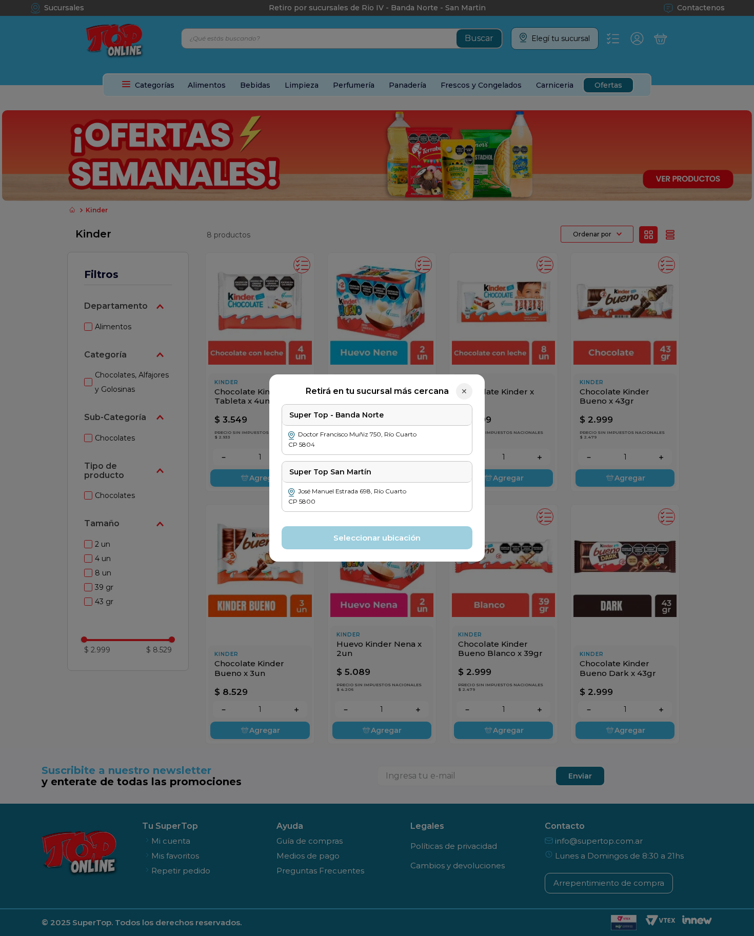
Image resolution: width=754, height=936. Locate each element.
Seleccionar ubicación (377, 538)
